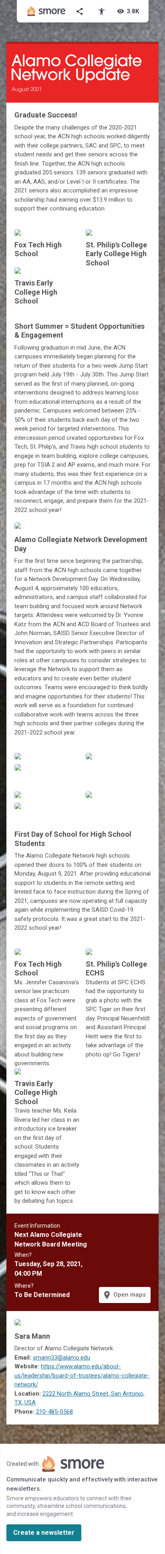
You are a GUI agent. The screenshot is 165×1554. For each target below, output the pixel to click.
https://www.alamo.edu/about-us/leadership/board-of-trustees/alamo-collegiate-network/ (81, 1375)
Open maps (124, 1295)
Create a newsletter (43, 1532)
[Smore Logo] (46, 11)
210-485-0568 (54, 1411)
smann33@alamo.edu (61, 1357)
